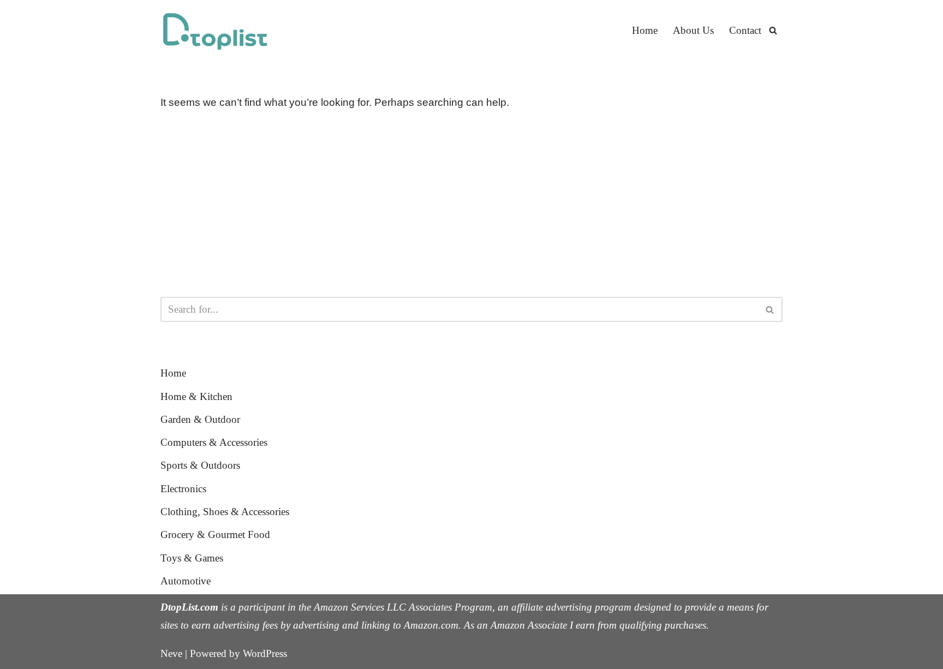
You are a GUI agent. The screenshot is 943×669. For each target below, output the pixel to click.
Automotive (185, 581)
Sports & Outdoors (200, 465)
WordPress (265, 653)
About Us (693, 30)
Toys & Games (191, 558)
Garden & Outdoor (200, 419)
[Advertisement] (471, 204)
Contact (745, 30)
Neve (171, 653)
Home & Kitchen (196, 396)
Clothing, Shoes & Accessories (224, 511)
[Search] (773, 30)
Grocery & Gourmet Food (215, 534)
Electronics (183, 488)
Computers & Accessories (213, 442)
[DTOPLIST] (215, 30)
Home (645, 30)
